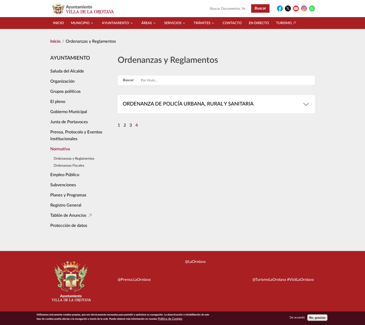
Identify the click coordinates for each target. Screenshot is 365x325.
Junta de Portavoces (69, 122)
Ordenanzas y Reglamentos (74, 158)
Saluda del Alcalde (67, 71)
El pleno (57, 102)
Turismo (284, 23)
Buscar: (128, 80)
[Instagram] (304, 8)
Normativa (60, 149)
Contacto (232, 23)
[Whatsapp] (312, 8)
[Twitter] (288, 8)
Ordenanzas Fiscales (69, 165)
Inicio (58, 23)
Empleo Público (64, 175)
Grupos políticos (65, 91)
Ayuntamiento (115, 23)
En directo (259, 23)
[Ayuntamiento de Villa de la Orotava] (71, 283)
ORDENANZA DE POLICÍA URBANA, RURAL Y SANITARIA (188, 104)
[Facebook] (280, 8)
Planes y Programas (68, 195)
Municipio (80, 23)
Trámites (202, 23)
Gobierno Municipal (68, 112)
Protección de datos (68, 226)
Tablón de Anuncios (68, 215)
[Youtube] (296, 8)
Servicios (172, 23)
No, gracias (317, 317)
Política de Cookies (170, 318)
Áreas (146, 23)
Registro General (65, 205)
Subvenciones (63, 185)
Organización (62, 81)
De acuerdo (297, 317)
